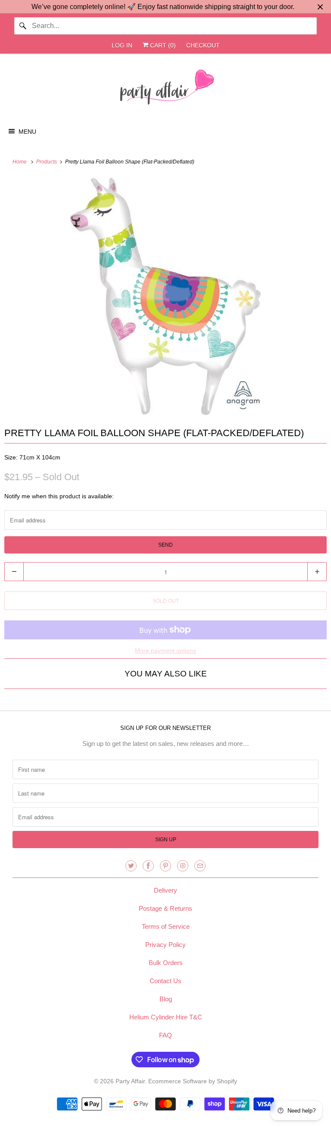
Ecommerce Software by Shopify (192, 1081)
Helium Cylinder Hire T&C (165, 1017)
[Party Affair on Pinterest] (165, 865)
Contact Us (165, 980)
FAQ (165, 1035)
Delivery (165, 890)
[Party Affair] (165, 89)
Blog (165, 999)
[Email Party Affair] (200, 865)
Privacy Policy (165, 944)
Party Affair (130, 1081)
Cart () (162, 45)
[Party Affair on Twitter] (131, 865)
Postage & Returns (165, 908)
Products (47, 162)
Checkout (203, 45)
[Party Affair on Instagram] (182, 865)
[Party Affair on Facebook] (148, 865)
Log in (122, 45)
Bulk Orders (166, 962)
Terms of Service (166, 926)
